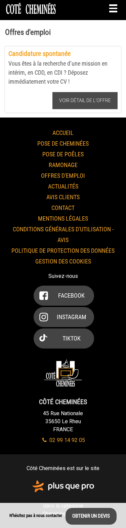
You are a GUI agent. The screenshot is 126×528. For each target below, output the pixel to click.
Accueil (63, 132)
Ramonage (63, 164)
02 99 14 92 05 (66, 440)
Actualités (63, 186)
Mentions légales (63, 218)
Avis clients (63, 197)
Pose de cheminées (63, 143)
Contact (63, 207)
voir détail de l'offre (85, 100)
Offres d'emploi (63, 175)
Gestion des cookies (63, 261)
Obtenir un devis (91, 516)
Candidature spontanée (39, 54)
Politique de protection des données (63, 250)
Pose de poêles (63, 154)
